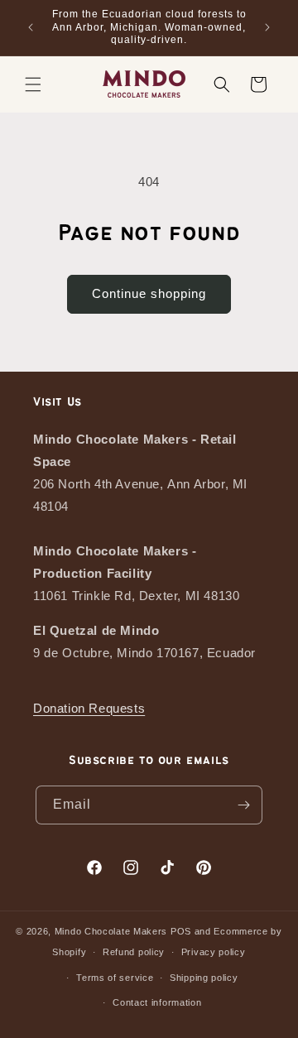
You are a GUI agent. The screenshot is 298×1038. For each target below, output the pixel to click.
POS (181, 931)
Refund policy (134, 952)
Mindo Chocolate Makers (111, 931)
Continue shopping (149, 293)
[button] (33, 84)
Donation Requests (89, 708)
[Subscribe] (243, 805)
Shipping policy (204, 978)
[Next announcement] (267, 27)
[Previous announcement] (30, 27)
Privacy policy (213, 952)
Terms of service (114, 978)
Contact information (157, 1002)
